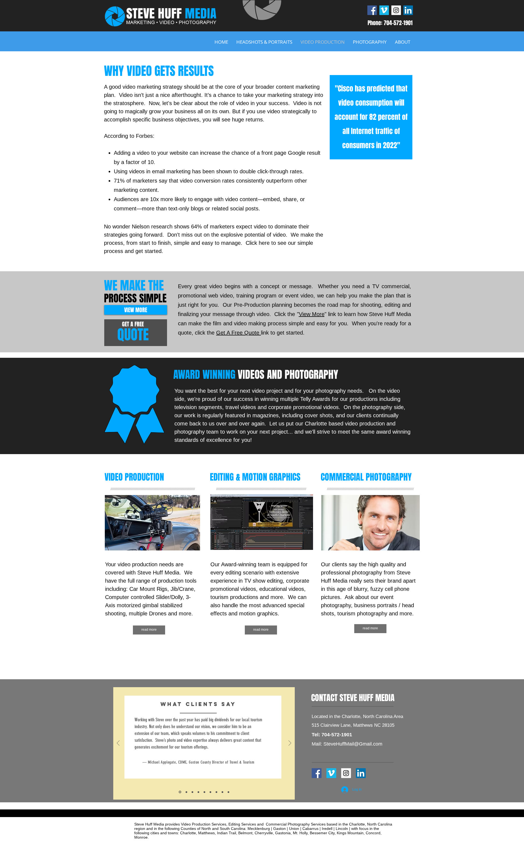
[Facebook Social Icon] (372, 10)
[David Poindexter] (222, 792)
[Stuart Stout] (204, 792)
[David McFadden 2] (186, 792)
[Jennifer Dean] (198, 792)
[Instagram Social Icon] (396, 10)
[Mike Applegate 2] (210, 792)
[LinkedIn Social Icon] (408, 10)
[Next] (289, 743)
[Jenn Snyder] (228, 792)
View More (311, 314)
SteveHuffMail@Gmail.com (352, 744)
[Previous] (118, 743)
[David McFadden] (216, 792)
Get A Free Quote (238, 333)
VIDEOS (251, 374)
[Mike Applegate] (180, 792)
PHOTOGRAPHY (311, 374)
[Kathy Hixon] (192, 792)
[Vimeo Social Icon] (384, 10)
